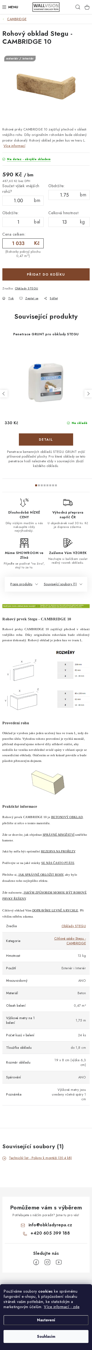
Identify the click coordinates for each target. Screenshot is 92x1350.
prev (4, 393)
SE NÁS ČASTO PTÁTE (57, 863)
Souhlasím (46, 1336)
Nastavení (46, 1320)
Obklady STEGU (26, 288)
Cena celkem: (14, 234)
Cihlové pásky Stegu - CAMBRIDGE (70, 941)
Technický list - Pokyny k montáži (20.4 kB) (40, 1158)
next (88, 393)
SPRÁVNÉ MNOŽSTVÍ (59, 834)
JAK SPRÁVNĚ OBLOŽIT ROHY (40, 874)
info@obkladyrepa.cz (50, 1225)
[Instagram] (47, 1262)
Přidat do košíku (46, 274)
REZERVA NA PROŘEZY (58, 851)
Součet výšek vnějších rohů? (20, 188)
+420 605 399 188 (50, 1233)
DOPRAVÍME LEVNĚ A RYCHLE (55, 910)
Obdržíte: (56, 186)
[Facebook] (36, 1262)
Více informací (14, 145)
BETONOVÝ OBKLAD (67, 817)
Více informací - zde (61, 1307)
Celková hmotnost (63, 213)
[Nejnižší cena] (46, 605)
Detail (46, 439)
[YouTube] (59, 1262)
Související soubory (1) (60, 584)
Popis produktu (21, 584)
